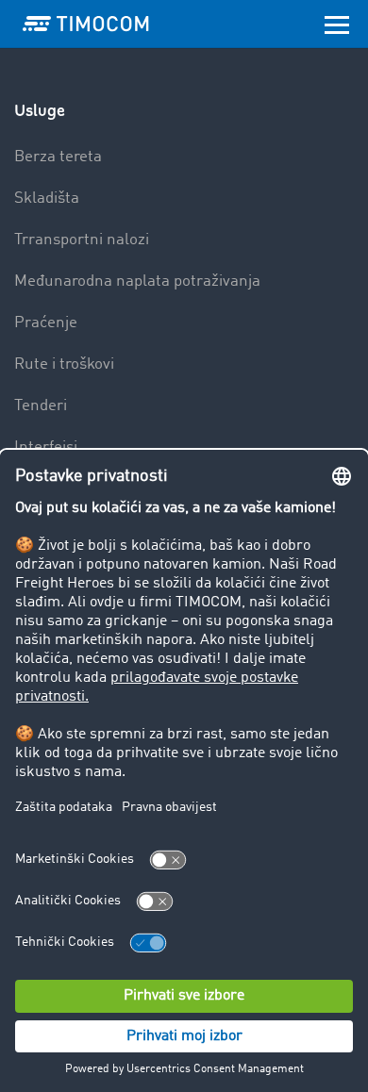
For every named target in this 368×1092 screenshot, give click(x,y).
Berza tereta (58, 157)
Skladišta (46, 198)
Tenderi (40, 406)
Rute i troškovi (64, 364)
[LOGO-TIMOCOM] (86, 23)
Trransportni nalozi (81, 240)
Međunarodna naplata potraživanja (137, 281)
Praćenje (45, 323)
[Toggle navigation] (337, 23)
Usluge (39, 111)
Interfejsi (45, 447)
